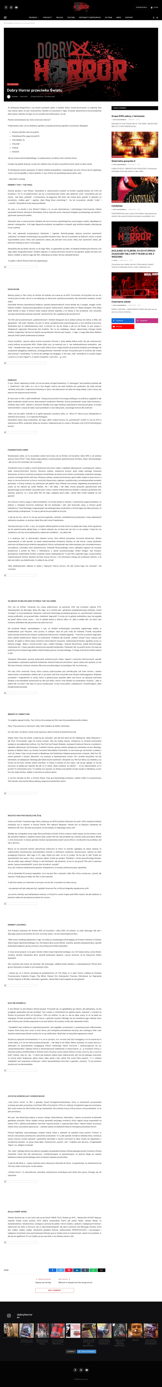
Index (118, 17)
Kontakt (129, 17)
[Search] (157, 17)
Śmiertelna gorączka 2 (123, 161)
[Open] (11, 1330)
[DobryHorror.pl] (81, 7)
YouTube (71, 17)
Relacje (59, 17)
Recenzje (33, 17)
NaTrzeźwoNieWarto (119, 119)
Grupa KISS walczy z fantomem (128, 116)
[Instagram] (17, 1336)
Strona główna (8, 23)
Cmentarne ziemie (121, 301)
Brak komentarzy (38, 96)
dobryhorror (11, 1325)
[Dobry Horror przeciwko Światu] (81, 64)
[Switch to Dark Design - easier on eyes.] (153, 17)
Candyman (117, 206)
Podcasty (47, 17)
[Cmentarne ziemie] (135, 285)
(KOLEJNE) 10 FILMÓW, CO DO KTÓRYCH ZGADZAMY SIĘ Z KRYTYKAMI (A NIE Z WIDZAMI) (133, 253)
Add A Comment (54, 1290)
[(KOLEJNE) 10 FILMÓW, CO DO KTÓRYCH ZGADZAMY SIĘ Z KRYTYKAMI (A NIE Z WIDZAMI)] (135, 234)
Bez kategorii (13, 84)
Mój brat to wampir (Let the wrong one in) (75, 1282)
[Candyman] (135, 190)
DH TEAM (108, 17)
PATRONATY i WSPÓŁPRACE (90, 17)
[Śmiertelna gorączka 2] (135, 145)
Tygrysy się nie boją (43, 1282)
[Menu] (5, 17)
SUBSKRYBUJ (141, 7)
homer (16, 96)
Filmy (114, 246)
